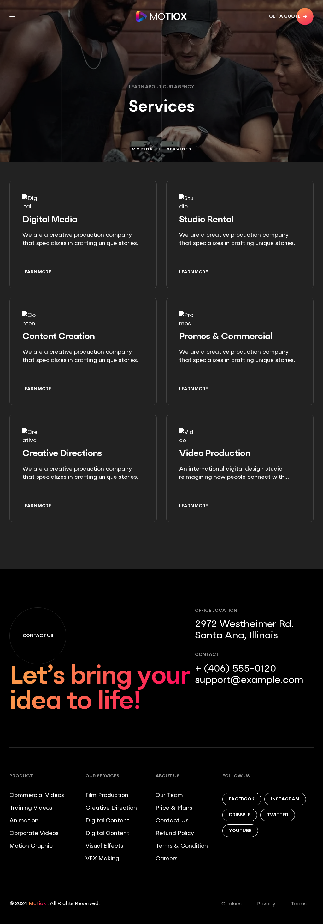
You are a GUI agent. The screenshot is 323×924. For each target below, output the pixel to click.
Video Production (214, 453)
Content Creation (58, 336)
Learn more (36, 272)
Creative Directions (62, 453)
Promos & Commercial (226, 336)
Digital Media (49, 220)
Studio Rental (206, 220)
